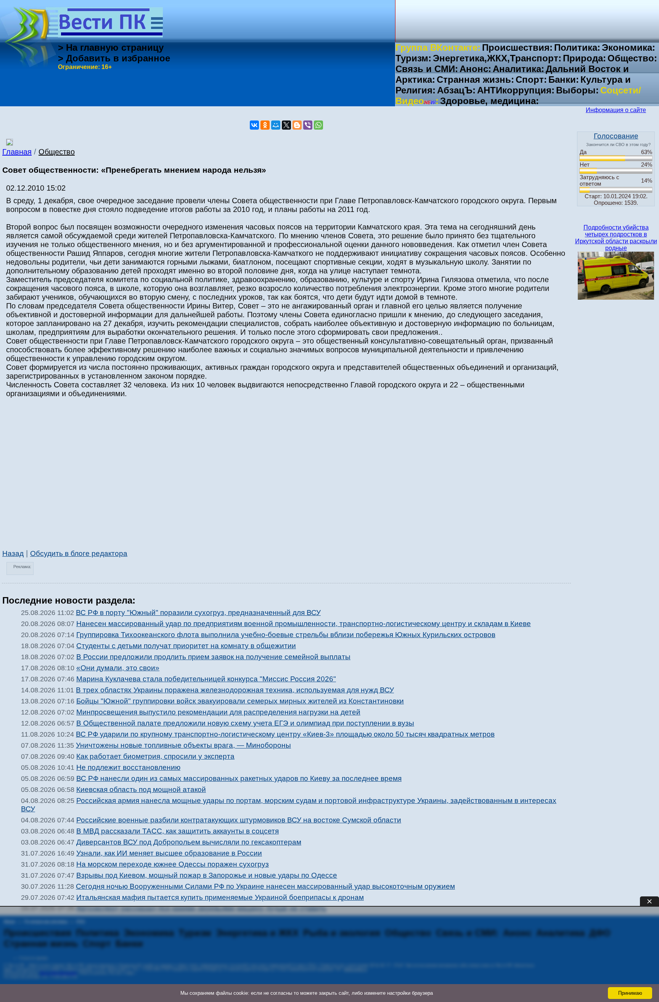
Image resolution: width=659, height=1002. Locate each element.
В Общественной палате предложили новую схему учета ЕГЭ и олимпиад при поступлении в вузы (245, 723)
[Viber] (307, 125)
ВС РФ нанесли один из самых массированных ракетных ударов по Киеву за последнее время (239, 778)
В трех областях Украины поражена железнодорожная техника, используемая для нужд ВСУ (235, 690)
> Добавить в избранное (114, 58)
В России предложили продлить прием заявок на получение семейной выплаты (213, 657)
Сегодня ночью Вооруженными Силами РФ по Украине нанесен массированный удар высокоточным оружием (265, 886)
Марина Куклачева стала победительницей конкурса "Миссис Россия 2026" (206, 679)
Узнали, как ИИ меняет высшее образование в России (169, 853)
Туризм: (413, 58)
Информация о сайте (616, 110)
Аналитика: (518, 69)
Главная (17, 152)
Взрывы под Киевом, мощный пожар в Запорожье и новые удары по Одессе (206, 875)
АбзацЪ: (456, 90)
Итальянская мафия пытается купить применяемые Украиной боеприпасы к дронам (220, 897)
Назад (13, 553)
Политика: (577, 47)
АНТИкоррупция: (516, 90)
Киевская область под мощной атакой (141, 789)
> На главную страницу (111, 47)
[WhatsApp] (318, 125)
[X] (286, 125)
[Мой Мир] (275, 125)
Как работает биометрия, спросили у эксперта (155, 756)
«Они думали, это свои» (117, 668)
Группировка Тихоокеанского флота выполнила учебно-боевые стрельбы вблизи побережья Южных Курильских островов (285, 635)
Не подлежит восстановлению (128, 767)
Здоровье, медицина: (489, 101)
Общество (57, 152)
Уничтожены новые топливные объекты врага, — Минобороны (183, 745)
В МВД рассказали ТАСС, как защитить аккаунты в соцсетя (177, 831)
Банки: (563, 79)
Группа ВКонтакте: (438, 47)
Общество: (632, 58)
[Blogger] (297, 125)
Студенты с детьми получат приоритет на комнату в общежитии (186, 646)
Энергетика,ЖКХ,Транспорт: (497, 58)
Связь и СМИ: (426, 69)
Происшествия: (517, 47)
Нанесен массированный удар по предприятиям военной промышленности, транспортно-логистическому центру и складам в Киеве (303, 624)
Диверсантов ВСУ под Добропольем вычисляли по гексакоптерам (188, 842)
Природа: (584, 58)
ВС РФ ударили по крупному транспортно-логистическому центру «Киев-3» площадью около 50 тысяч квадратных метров (285, 734)
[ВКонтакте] (254, 125)
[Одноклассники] (265, 125)
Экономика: (628, 47)
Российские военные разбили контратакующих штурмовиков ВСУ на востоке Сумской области (238, 820)
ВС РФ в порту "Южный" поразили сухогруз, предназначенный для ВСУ (198, 613)
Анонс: (475, 69)
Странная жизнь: (475, 79)
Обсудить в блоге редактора (78, 553)
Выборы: (577, 90)
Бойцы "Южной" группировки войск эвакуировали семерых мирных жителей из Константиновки (240, 701)
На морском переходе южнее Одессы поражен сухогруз (172, 864)
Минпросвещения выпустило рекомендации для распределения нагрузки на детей (218, 712)
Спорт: (531, 79)
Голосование (616, 136)
